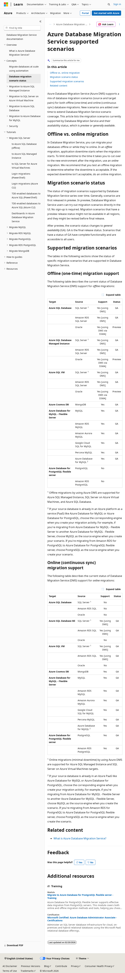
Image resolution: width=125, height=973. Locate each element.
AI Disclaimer (10, 966)
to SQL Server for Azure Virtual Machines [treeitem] (24, 165)
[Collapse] (40, 21)
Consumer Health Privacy (98, 966)
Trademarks (27, 970)
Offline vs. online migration (65, 72)
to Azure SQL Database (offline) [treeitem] (24, 146)
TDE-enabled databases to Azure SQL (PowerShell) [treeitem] (26, 195)
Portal (85, 13)
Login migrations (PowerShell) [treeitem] (21, 175)
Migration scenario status (64, 77)
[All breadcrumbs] (50, 24)
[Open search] (109, 4)
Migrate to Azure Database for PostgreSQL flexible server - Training (80, 896)
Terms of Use (10, 970)
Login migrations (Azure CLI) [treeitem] (25, 185)
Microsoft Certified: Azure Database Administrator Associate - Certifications (82, 919)
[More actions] (119, 24)
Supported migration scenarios (67, 81)
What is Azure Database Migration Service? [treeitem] (22, 52)
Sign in (117, 4)
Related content (58, 85)
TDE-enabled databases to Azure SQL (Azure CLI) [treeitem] (26, 205)
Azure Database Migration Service (72, 24)
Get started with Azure (106, 13)
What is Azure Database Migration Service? (80, 838)
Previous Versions (30, 966)
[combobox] (22, 28)
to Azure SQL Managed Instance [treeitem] (24, 155)
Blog (46, 966)
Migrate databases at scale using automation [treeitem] (24, 68)
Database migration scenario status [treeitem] (20, 78)
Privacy (75, 966)
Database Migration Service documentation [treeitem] (22, 36)
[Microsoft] (6, 4)
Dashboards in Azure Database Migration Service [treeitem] (23, 217)
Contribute (61, 966)
